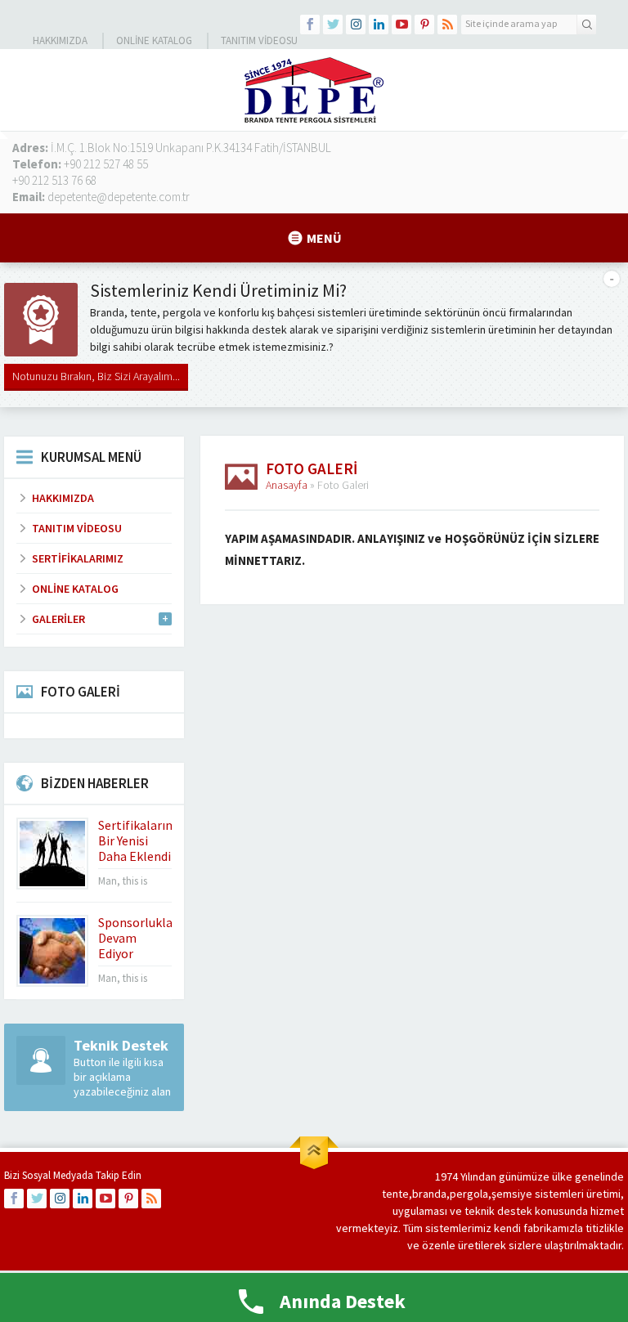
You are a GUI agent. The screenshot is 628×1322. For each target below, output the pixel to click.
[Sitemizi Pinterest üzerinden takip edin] (424, 24)
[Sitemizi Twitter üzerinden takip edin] (333, 24)
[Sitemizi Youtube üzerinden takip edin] (401, 24)
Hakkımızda (60, 40)
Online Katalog (154, 40)
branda (429, 1193)
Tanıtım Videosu (259, 40)
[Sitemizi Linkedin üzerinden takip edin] (378, 24)
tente (395, 1193)
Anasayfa (286, 484)
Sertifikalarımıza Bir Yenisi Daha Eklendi (145, 840)
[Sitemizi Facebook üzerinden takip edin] (310, 24)
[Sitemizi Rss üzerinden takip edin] (447, 24)
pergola (469, 1193)
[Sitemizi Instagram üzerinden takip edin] (356, 24)
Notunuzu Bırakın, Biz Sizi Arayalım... (96, 376)
